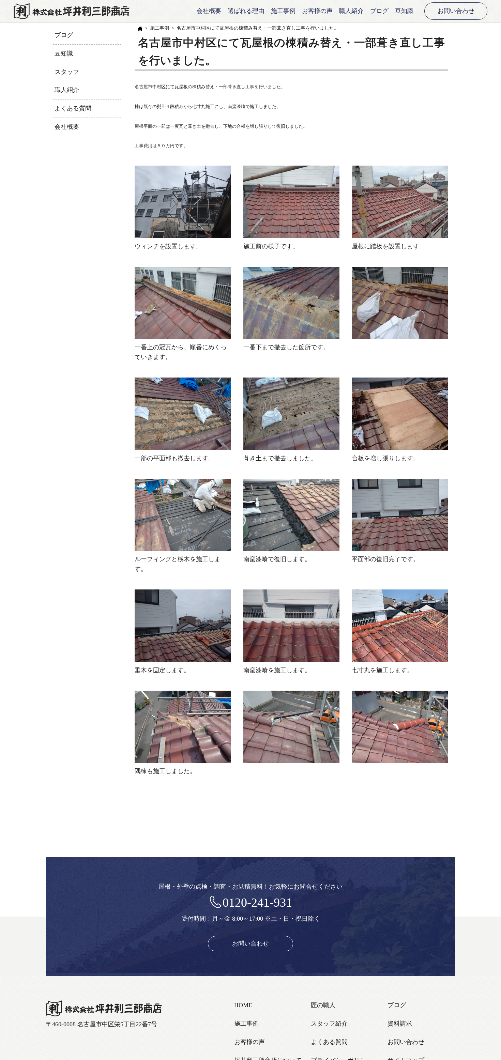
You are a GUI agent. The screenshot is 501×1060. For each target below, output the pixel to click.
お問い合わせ (456, 10)
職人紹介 (351, 10)
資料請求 (400, 1023)
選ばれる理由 (246, 10)
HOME (243, 1005)
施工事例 (283, 10)
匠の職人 (323, 1005)
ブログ (379, 10)
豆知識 (404, 10)
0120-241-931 (257, 902)
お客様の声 (317, 10)
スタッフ (67, 71)
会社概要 (209, 10)
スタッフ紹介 (329, 1023)
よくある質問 (73, 108)
